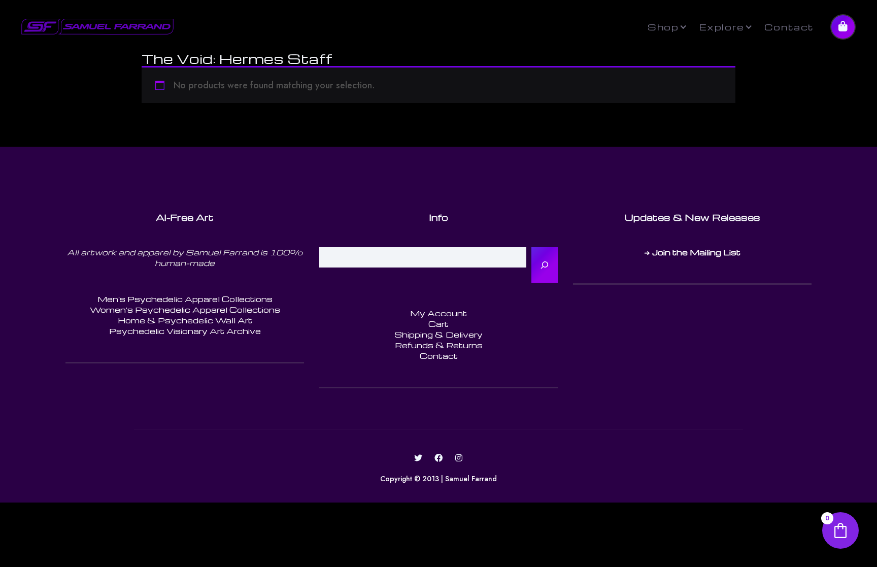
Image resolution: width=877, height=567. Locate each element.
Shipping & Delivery (439, 334)
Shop (663, 26)
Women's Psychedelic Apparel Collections (185, 310)
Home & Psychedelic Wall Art (185, 320)
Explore (721, 26)
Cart (438, 324)
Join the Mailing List (696, 252)
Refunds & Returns (439, 345)
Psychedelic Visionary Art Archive (185, 331)
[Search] (544, 265)
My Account (438, 313)
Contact (789, 26)
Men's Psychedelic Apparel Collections (185, 299)
